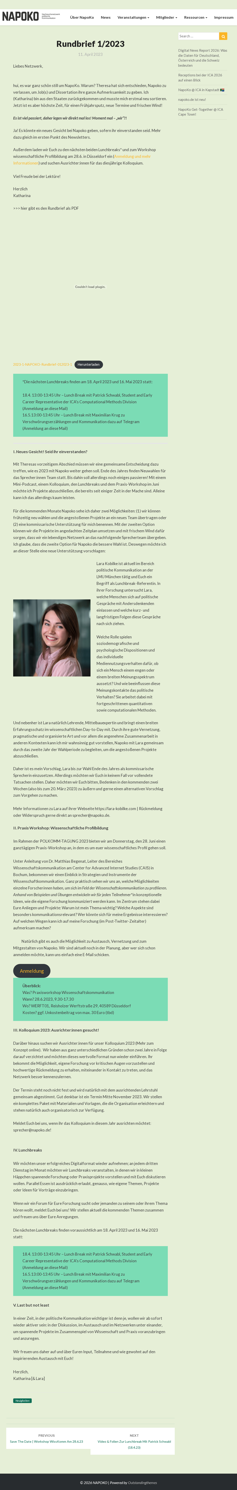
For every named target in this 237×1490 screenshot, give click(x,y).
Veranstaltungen (132, 17)
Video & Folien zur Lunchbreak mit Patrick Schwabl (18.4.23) (134, 1441)
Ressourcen (194, 17)
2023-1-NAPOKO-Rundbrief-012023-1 (42, 364)
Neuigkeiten (22, 1400)
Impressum (224, 17)
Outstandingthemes (142, 1482)
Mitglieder (165, 17)
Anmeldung (32, 971)
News (106, 17)
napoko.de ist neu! (192, 99)
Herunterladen (89, 364)
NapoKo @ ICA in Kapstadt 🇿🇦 (201, 90)
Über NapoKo (82, 17)
